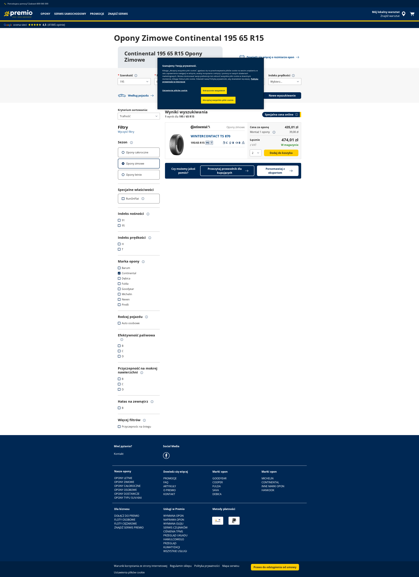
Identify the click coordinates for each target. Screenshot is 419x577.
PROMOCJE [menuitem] (97, 14)
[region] (210, 83)
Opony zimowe (135, 163)
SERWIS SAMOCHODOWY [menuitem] (70, 14)
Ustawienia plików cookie (175, 90)
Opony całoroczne (137, 152)
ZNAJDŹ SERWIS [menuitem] (118, 14)
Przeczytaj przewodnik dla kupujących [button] (225, 171)
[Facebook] (166, 455)
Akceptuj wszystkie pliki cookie (218, 100)
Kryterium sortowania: (133, 110)
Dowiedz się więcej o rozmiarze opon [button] (270, 57)
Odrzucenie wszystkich (214, 90)
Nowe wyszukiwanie (282, 95)
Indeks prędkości (279, 75)
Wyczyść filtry (126, 132)
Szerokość (126, 75)
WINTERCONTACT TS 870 (210, 136)
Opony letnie (134, 174)
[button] (136, 76)
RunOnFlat (132, 198)
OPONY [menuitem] (45, 14)
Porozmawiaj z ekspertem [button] (275, 171)
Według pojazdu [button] (138, 95)
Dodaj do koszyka (281, 153)
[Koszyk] (412, 14)
